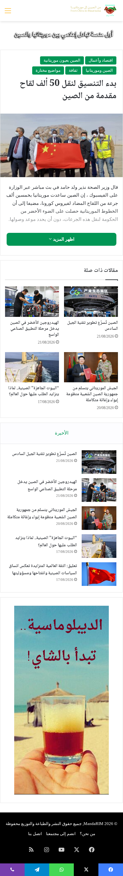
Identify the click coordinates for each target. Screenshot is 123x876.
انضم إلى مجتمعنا (61, 833)
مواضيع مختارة (48, 70)
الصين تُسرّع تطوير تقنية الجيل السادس (92, 326)
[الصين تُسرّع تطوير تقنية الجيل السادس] (91, 301)
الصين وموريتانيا (99, 70)
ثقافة (73, 70)
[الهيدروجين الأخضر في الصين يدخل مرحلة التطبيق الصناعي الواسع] (32, 301)
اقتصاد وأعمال (101, 60)
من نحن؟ (87, 833)
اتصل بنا (35, 833)
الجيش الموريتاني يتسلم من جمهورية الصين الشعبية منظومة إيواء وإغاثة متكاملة (92, 394)
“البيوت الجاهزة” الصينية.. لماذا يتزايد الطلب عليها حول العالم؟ (33, 391)
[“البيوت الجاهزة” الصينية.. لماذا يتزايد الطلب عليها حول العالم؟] (32, 367)
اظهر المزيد (63, 239)
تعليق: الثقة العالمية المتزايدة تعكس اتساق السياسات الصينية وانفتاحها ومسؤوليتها (43, 569)
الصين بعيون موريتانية (62, 60)
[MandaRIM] (93, 10)
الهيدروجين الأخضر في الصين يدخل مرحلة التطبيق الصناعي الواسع (34, 329)
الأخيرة (61, 432)
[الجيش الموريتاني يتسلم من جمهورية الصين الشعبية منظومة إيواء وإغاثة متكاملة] (91, 367)
